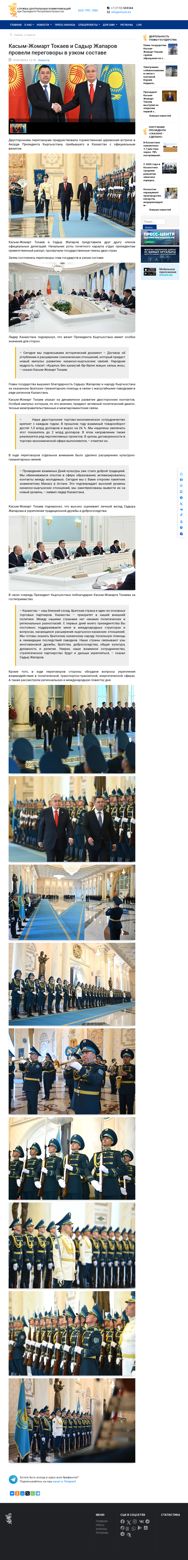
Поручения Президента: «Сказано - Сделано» (157, 132)
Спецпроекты (88, 24)
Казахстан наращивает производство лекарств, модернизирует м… (153, 197)
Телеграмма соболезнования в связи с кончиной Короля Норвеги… (153, 75)
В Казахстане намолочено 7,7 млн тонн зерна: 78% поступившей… (152, 149)
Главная (16, 24)
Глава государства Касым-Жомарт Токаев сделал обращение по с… (154, 51)
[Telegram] (38, 1493)
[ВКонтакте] (12, 1493)
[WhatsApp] (32, 1493)
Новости (43, 24)
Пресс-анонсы (65, 24)
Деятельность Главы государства (163, 38)
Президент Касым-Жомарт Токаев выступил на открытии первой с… (150, 101)
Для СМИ (109, 24)
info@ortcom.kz (121, 12)
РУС (88, 10)
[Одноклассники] (17, 1493)
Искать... (149, 227)
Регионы (126, 24)
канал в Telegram (64, 1481)
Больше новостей (160, 115)
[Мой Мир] (22, 1493)
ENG (95, 10)
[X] (27, 1493)
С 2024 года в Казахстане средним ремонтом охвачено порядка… (151, 172)
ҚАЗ (81, 10)
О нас (28, 24)
